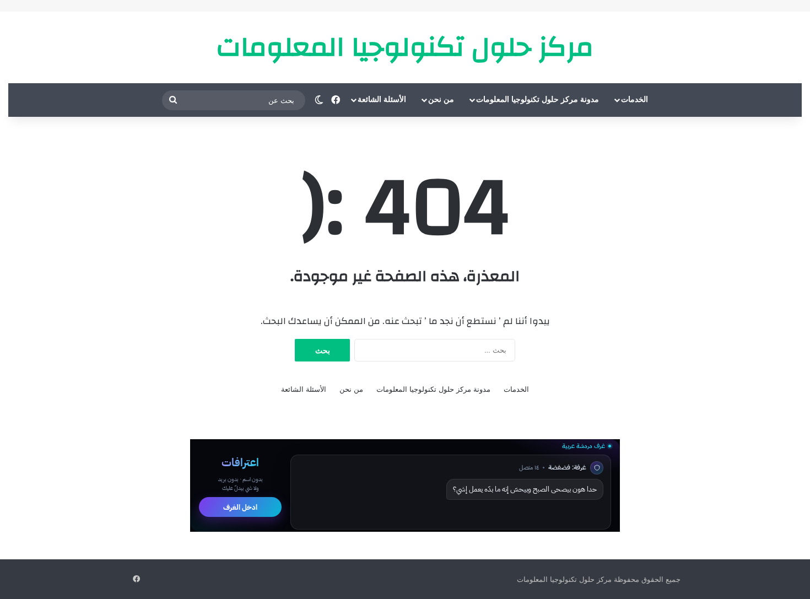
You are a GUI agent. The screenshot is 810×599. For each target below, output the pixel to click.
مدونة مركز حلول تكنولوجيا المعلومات (537, 99)
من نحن (441, 99)
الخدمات (634, 99)
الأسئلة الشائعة (382, 99)
